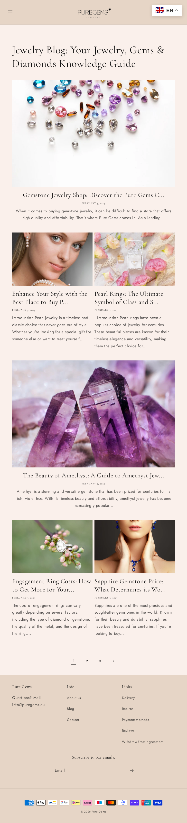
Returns (127, 708)
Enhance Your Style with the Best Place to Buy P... (50, 298)
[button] (10, 12)
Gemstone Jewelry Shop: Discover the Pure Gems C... (93, 195)
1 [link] (74, 661)
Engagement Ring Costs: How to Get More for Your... (51, 585)
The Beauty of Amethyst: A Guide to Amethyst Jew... (93, 475)
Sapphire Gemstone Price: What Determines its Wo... (130, 585)
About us (74, 697)
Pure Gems (99, 812)
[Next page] (113, 661)
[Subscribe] (131, 770)
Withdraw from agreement (142, 741)
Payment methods (135, 719)
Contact (73, 719)
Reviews (128, 730)
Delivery (128, 697)
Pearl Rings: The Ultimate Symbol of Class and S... (129, 298)
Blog (70, 708)
